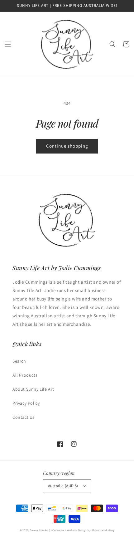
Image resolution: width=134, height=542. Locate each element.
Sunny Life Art (39, 530)
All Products (24, 375)
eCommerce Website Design (69, 530)
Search (19, 361)
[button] (8, 44)
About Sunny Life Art (33, 389)
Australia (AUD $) (63, 485)
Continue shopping (67, 146)
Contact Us (23, 417)
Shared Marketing (103, 530)
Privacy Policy (26, 403)
